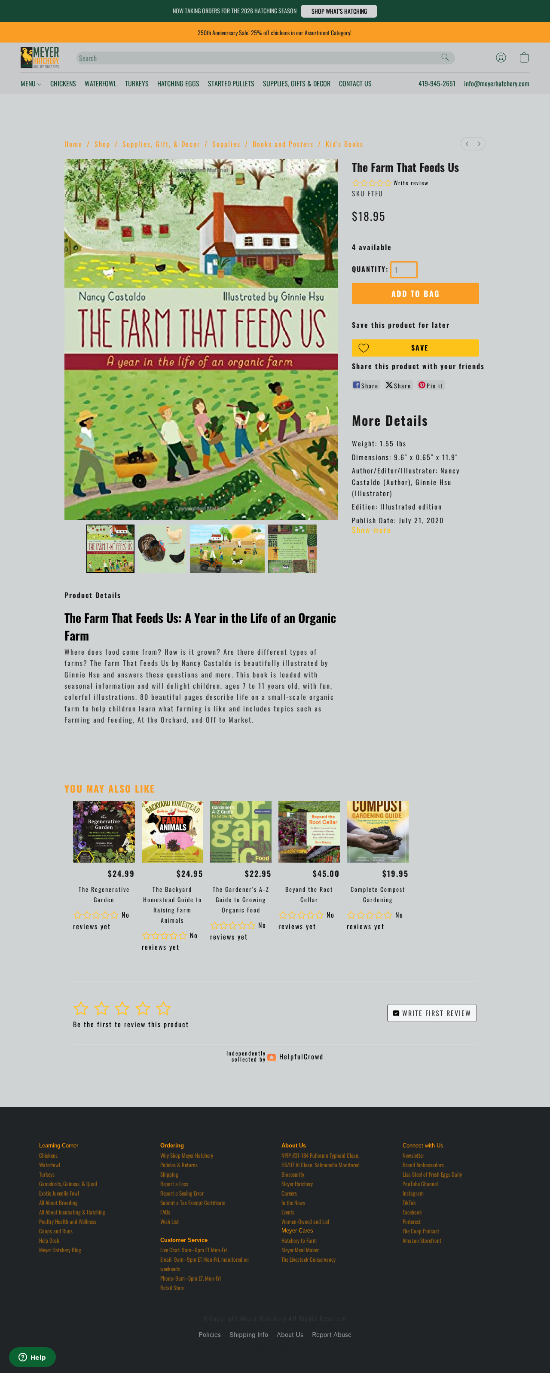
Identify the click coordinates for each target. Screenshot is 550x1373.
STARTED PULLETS (231, 83)
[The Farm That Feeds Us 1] (162, 549)
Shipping (169, 1174)
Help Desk (49, 1240)
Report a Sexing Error (182, 1193)
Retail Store (172, 1287)
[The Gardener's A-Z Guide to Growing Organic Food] (241, 832)
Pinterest (412, 1221)
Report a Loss (174, 1183)
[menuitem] (467, 143)
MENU (29, 83)
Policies (210, 1335)
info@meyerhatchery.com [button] (496, 83)
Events (287, 1212)
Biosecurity (292, 1174)
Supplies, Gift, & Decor (161, 144)
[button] (339, 11)
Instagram (413, 1193)
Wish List (169, 1221)
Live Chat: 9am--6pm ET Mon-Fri (193, 1249)
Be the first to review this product (131, 1024)
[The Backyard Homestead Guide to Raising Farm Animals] (172, 832)
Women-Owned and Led (305, 1221)
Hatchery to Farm (299, 1240)
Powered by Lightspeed (275, 1350)
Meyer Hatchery (297, 1183)
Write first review (435, 1013)
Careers (289, 1193)
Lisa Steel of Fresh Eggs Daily (432, 1174)
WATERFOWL (100, 83)
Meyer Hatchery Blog (60, 1249)
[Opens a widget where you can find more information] (32, 1358)
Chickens (48, 1155)
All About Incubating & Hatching (72, 1212)
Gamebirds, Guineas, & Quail (68, 1183)
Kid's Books (345, 144)
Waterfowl (49, 1164)
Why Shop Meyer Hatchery (186, 1155)
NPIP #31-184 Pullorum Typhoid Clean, (320, 1155)
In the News (293, 1202)
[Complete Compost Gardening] (377, 832)
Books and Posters (283, 144)
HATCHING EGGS (178, 83)
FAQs (165, 1212)
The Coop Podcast (421, 1231)
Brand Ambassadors (423, 1164)
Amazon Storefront (422, 1240)
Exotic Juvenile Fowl (59, 1193)
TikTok (409, 1202)
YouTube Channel (420, 1183)
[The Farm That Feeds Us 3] (292, 549)
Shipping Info (248, 1335)
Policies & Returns (179, 1164)
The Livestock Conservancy (308, 1259)
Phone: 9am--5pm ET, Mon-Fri (190, 1278)
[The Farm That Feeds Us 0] (110, 549)
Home (73, 144)
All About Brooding (58, 1202)
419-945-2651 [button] (437, 83)
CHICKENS (63, 83)
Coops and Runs (56, 1231)
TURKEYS (137, 83)
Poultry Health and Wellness (67, 1221)
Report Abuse (331, 1335)
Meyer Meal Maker (300, 1249)
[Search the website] (445, 57)
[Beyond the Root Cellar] (309, 832)
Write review (411, 182)
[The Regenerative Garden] (103, 832)
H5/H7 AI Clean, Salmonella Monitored (320, 1164)
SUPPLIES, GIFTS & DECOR (296, 83)
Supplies (226, 144)
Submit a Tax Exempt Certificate (192, 1202)
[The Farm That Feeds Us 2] (227, 549)
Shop (102, 144)
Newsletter (413, 1155)
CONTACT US (355, 83)
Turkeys (47, 1174)
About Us (290, 1335)
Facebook (412, 1212)
